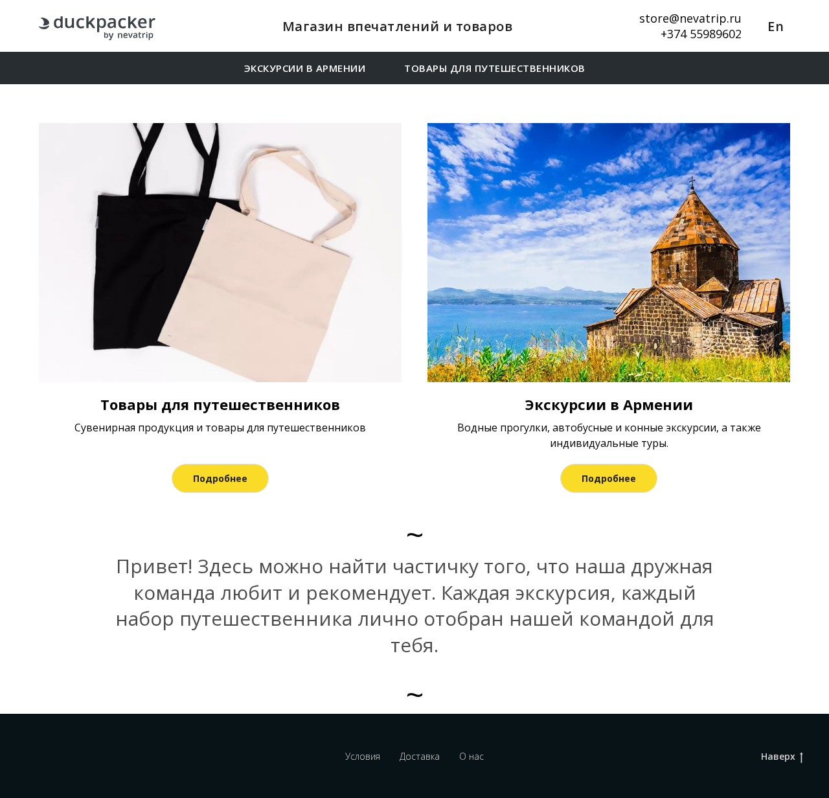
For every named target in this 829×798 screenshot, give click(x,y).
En (775, 26)
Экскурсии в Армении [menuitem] (305, 68)
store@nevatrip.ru (690, 18)
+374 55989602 (701, 33)
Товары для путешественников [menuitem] (494, 68)
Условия (362, 756)
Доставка (420, 756)
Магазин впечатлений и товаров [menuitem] (397, 26)
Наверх (778, 756)
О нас (471, 756)
